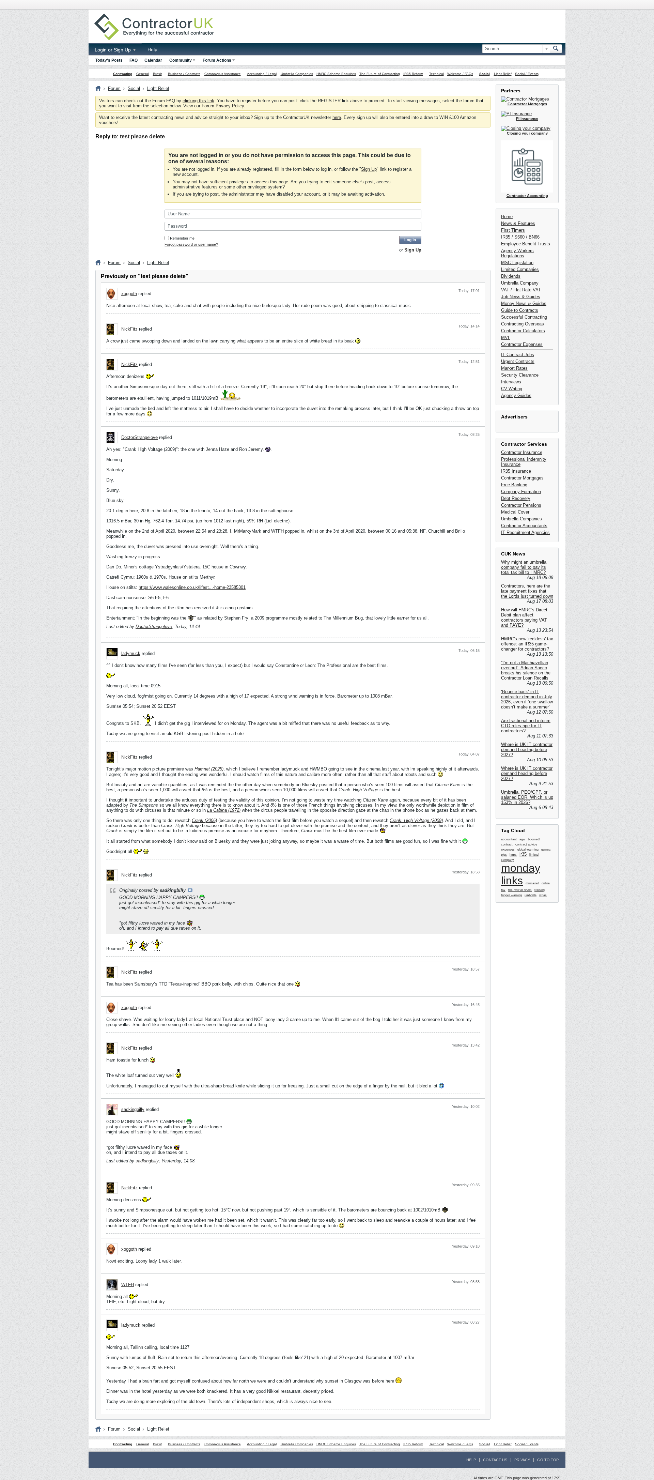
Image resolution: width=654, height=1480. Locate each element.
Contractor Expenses (522, 344)
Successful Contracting (524, 317)
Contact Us (495, 1460)
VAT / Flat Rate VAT (521, 289)
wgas (543, 895)
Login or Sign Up (113, 49)
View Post (190, 890)
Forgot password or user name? (191, 244)
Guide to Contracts (519, 310)
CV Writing (511, 388)
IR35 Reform (413, 74)
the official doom (520, 890)
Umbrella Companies (297, 74)
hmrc (513, 854)
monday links (520, 874)
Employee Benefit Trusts (525, 243)
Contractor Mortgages (522, 477)
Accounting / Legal (262, 74)
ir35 (523, 854)
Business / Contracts (184, 74)
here (336, 117)
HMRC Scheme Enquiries (336, 74)
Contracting (122, 74)
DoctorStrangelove (139, 437)
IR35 (505, 237)
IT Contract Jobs (517, 354)
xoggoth (129, 293)
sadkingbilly (132, 1109)
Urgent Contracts (517, 361)
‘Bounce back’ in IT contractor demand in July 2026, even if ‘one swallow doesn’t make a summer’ (527, 699)
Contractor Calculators (523, 330)
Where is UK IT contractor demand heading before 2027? (526, 749)
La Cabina (217, 810)
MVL (505, 337)
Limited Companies (520, 269)
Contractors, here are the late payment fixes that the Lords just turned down (527, 591)
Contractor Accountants (524, 525)
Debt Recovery (515, 498)
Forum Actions (217, 60)
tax (503, 890)
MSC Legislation (517, 262)
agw (522, 839)
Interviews (511, 381)
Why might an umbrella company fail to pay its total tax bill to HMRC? (523, 567)
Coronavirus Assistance (222, 74)
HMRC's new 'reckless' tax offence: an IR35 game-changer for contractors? (527, 644)
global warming (528, 849)
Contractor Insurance (521, 452)
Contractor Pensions (521, 505)
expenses (508, 849)
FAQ (133, 60)
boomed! (534, 839)
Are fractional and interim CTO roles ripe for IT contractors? (525, 725)
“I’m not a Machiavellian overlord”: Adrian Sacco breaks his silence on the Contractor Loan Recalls (525, 670)
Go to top (548, 1460)
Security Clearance (520, 375)
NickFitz (129, 329)
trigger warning (511, 895)
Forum (114, 88)
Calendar (153, 60)
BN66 (534, 237)
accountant (509, 839)
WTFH (127, 1284)
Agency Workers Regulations (517, 253)
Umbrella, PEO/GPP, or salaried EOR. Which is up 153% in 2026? (527, 797)
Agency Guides (516, 395)
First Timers (513, 230)
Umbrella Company (520, 283)
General (142, 74)
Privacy (522, 1460)
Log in (410, 240)
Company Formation (521, 491)
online (546, 883)
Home (507, 216)
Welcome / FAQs (460, 74)
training (539, 890)
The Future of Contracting (379, 74)
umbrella (530, 895)
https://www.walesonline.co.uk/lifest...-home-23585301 (192, 587)
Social (484, 74)
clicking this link (198, 100)
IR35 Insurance (516, 471)
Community (180, 60)
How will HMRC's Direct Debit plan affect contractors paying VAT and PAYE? (524, 617)
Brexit (157, 74)
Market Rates (514, 368)
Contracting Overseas (522, 323)
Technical (436, 74)
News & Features (518, 223)
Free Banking (514, 484)
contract (507, 844)
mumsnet (532, 883)
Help (152, 49)
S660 (519, 237)
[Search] (556, 48)
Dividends (510, 276)
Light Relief (503, 74)
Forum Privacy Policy (223, 105)
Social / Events (527, 74)
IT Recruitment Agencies (525, 532)
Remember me (182, 238)
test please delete (142, 136)
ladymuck (130, 653)
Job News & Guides (520, 296)
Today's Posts (109, 60)
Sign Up (369, 169)
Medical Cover (515, 512)
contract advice (526, 844)
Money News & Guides (523, 303)
